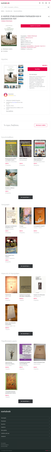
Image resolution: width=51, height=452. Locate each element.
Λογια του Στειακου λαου (39, 362)
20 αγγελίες (8, 232)
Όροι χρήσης (3, 443)
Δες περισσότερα (25, 197)
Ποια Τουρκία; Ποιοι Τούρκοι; (9, 256)
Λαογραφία (37, 46)
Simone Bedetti (14, 161)
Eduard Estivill (8, 189)
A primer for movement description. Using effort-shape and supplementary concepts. (25, 295)
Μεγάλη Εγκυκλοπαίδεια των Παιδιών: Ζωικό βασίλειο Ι (10, 159)
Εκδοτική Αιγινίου (29, 37)
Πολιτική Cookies (4, 446)
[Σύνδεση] (46, 3)
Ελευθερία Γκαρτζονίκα (23, 365)
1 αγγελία (21, 300)
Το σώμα (21, 226)
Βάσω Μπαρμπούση (37, 296)
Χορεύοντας (8, 294)
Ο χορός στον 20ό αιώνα (39, 294)
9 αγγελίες (36, 300)
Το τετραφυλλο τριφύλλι (39, 226)
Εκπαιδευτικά (9, 11)
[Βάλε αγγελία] (39, 3)
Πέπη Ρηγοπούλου (22, 227)
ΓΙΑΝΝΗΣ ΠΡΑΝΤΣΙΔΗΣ (6, 21)
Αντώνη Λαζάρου (8, 365)
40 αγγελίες (8, 193)
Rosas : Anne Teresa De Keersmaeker (10, 323)
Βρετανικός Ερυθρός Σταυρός (39, 161)
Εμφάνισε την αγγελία (35, 25)
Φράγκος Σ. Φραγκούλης (10, 258)
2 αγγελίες (21, 369)
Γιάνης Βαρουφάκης (23, 160)
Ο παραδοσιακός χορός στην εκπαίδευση (24, 363)
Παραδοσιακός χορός (31, 47)
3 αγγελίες (7, 300)
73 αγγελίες (8, 165)
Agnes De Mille (8, 296)
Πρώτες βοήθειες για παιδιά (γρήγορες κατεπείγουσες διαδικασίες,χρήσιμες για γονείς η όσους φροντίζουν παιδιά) (39, 159)
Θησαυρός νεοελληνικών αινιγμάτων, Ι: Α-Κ (11, 227)
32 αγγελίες (8, 261)
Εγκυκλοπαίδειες (18, 11)
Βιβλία (2, 11)
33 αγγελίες (22, 165)
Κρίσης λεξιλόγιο (23, 158)
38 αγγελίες (36, 165)
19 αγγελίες (22, 232)
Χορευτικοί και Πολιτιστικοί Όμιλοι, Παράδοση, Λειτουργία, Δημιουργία (10, 363)
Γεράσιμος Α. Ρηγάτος (38, 227)
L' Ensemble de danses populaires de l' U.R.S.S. (10, 392)
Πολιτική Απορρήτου (5, 444)
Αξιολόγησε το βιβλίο (7, 49)
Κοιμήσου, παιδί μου (9, 187)
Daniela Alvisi (7, 161)
